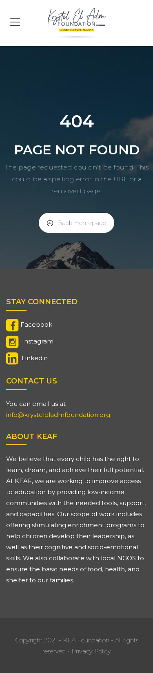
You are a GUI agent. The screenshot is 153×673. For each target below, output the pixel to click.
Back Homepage (81, 223)
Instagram (37, 341)
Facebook (36, 324)
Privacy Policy (91, 651)
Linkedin (35, 358)
